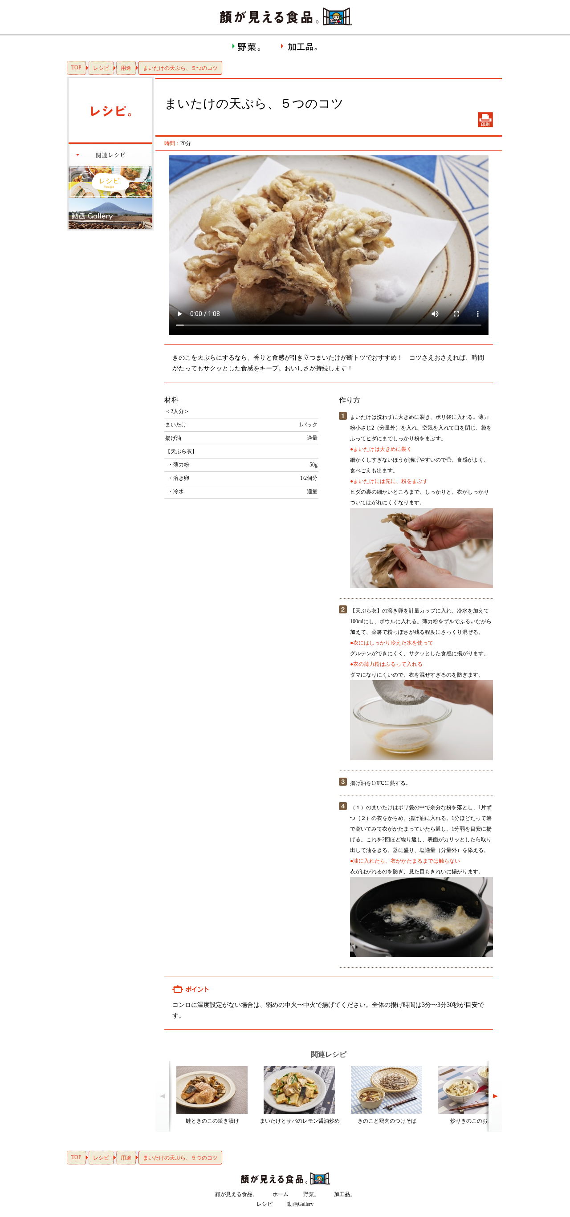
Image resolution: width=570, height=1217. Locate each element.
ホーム (281, 1194)
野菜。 (311, 1194)
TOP (76, 68)
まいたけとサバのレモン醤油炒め (300, 1121)
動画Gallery (300, 1204)
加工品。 (344, 1194)
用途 (126, 68)
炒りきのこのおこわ (474, 1121)
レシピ (101, 68)
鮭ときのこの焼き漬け (212, 1121)
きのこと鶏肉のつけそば (387, 1121)
